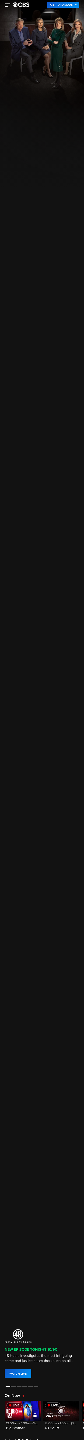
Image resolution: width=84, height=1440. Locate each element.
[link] (63, 5)
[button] (7, 5)
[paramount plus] (21, 4)
